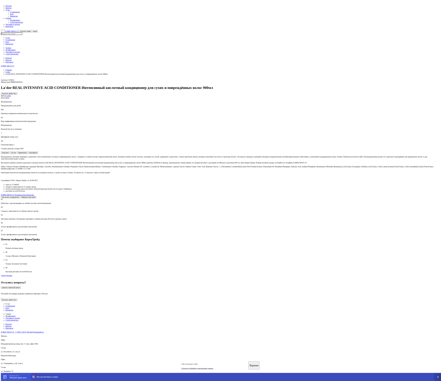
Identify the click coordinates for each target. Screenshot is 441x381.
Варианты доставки (28, 197)
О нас (8, 10)
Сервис (9, 18)
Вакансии (14, 16)
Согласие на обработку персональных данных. (197, 368)
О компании (15, 12)
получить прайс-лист (9, 93)
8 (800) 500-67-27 (12, 31)
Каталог (9, 6)
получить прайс (25, 31)
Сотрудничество (16, 22)
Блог (12, 14)
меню (35, 31)
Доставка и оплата (13, 24)
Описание (5, 153)
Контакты (9, 26)
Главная (9, 70)
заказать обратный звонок (11, 287)
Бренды (8, 8)
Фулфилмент (15, 20)
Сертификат (33, 153)
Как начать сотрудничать (10, 197)
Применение (22, 153)
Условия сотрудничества (24, 195)
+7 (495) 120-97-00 (22, 332)
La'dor (8, 72)
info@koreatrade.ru (37, 332)
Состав (13, 153)
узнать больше (6, 275)
